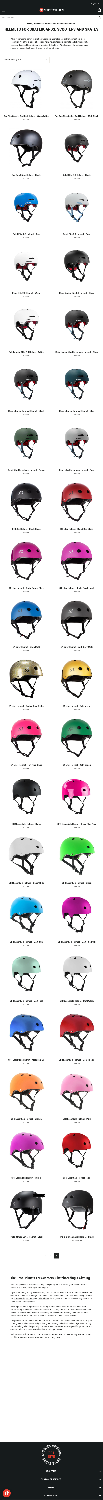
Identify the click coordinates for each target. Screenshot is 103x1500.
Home (29, 23)
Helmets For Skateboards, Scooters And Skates (54, 23)
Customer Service (51, 1479)
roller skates (43, 1298)
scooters (30, 1298)
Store (50, 1487)
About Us (51, 1471)
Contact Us (50, 1495)
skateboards (19, 1298)
